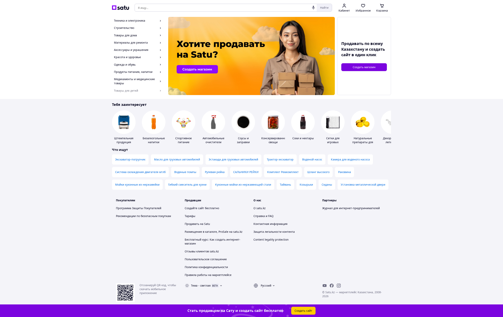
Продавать (192, 224)
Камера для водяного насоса (350, 159)
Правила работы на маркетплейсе (208, 275)
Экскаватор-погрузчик (130, 159)
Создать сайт (303, 310)
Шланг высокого (318, 172)
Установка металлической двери (363, 184)
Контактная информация (270, 224)
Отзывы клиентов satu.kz (202, 251)
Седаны (327, 184)
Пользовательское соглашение (206, 259)
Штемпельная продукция (123, 140)
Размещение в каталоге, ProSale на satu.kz (213, 232)
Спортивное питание (183, 140)
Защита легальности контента (274, 232)
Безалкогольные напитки (154, 140)
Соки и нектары (303, 138)
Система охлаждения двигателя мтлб (140, 172)
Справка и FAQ (263, 216)
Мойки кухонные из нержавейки (137, 184)
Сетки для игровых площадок (333, 142)
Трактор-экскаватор (280, 159)
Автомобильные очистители (213, 140)
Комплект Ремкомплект (283, 172)
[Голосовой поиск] (313, 7)
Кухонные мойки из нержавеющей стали (243, 184)
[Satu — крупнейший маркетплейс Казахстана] (120, 7)
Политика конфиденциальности (206, 267)
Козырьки (306, 184)
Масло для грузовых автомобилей (177, 159)
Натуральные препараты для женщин (362, 142)
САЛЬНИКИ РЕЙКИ (246, 172)
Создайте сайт (194, 208)
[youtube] (324, 285)
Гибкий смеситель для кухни (187, 184)
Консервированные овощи (274, 140)
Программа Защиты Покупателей (138, 208)
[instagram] (338, 285)
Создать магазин (364, 67)
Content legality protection (271, 239)
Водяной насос (312, 159)
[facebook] (331, 285)
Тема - (201, 285)
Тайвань (285, 184)
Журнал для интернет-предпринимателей (351, 208)
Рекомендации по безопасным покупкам (143, 216)
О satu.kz (259, 208)
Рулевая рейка (215, 172)
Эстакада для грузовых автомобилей (233, 159)
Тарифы (190, 216)
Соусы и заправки (243, 140)
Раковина (344, 172)
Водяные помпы (185, 172)
